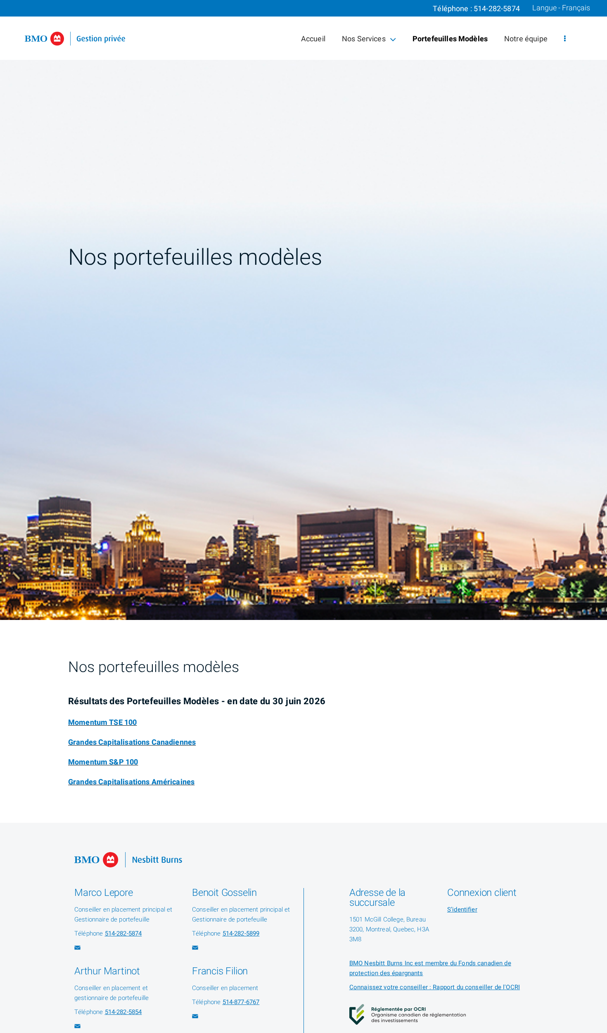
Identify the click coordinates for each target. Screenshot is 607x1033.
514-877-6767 (241, 1002)
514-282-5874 (497, 8)
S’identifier (462, 909)
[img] (303, 310)
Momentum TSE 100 (102, 722)
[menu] (565, 39)
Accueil (313, 39)
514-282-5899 (241, 933)
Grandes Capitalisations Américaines (131, 782)
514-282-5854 (123, 1011)
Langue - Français (561, 8)
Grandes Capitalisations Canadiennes (132, 742)
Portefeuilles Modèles (450, 39)
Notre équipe (526, 39)
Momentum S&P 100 (103, 762)
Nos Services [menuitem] (363, 40)
